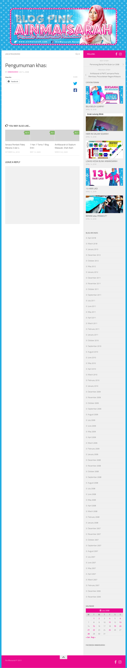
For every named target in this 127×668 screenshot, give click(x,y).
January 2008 (93, 523)
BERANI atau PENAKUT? (96, 216)
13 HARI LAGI (92, 188)
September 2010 (94, 346)
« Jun (88, 637)
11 (110, 622)
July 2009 (91, 420)
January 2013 (93, 249)
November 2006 (94, 597)
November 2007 (94, 534)
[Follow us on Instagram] (120, 53)
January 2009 (93, 454)
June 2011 (92, 306)
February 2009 (93, 449)
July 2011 (91, 301)
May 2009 (92, 432)
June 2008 (92, 494)
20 (120, 626)
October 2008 (93, 471)
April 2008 (92, 506)
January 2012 (93, 272)
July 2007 (91, 557)
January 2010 (93, 386)
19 (115, 626)
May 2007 (92, 568)
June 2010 (92, 357)
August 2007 (93, 551)
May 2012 (92, 266)
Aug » (93, 637)
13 (120, 622)
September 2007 (94, 545)
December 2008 (94, 460)
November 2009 (94, 397)
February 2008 (93, 517)
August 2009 (93, 414)
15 (94, 626)
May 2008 (92, 500)
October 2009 (93, 403)
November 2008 (94, 466)
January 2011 (93, 335)
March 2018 (92, 244)
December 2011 (94, 278)
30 (28, 133)
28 (89, 634)
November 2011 (94, 283)
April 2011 (92, 318)
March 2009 (92, 443)
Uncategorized (12, 54)
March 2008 (92, 511)
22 (78, 133)
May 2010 (92, 363)
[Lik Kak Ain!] (116, 53)
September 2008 (94, 477)
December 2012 (94, 255)
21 (89, 630)
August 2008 (93, 483)
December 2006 (94, 591)
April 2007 (92, 574)
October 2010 (93, 340)
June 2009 (92, 426)
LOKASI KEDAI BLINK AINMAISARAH (101, 161)
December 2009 (94, 392)
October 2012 (93, 261)
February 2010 (93, 380)
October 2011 (93, 289)
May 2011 (92, 312)
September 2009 (94, 409)
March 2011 (92, 323)
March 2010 (92, 375)
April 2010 (92, 369)
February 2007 (93, 585)
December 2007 (94, 528)
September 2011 (94, 295)
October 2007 (93, 540)
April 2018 (92, 238)
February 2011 (93, 329)
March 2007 (92, 580)
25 (110, 630)
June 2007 (92, 563)
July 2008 (91, 488)
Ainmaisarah (13, 72)
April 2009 (92, 437)
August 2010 (93, 352)
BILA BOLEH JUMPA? (95, 106)
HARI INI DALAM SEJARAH (97, 134)
